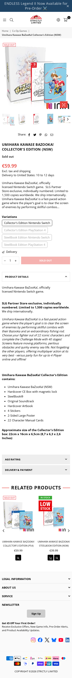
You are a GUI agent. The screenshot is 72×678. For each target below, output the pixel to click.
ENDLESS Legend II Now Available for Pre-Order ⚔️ (36, 6)
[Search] (11, 19)
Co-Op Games (19, 30)
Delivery (11, 252)
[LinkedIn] (67, 640)
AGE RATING (13, 459)
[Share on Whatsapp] (46, 134)
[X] (47, 640)
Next (67, 76)
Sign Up (36, 613)
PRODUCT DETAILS (16, 276)
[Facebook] (40, 640)
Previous (5, 76)
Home (5, 30)
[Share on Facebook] (29, 134)
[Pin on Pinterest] (40, 134)
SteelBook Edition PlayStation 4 (24, 245)
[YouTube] (61, 640)
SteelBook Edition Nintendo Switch (27, 237)
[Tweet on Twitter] (34, 134)
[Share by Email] (51, 134)
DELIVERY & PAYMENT (19, 470)
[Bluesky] (54, 640)
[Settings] (58, 19)
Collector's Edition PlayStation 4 (25, 230)
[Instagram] (33, 640)
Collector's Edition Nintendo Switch (27, 223)
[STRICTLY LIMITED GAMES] (36, 19)
